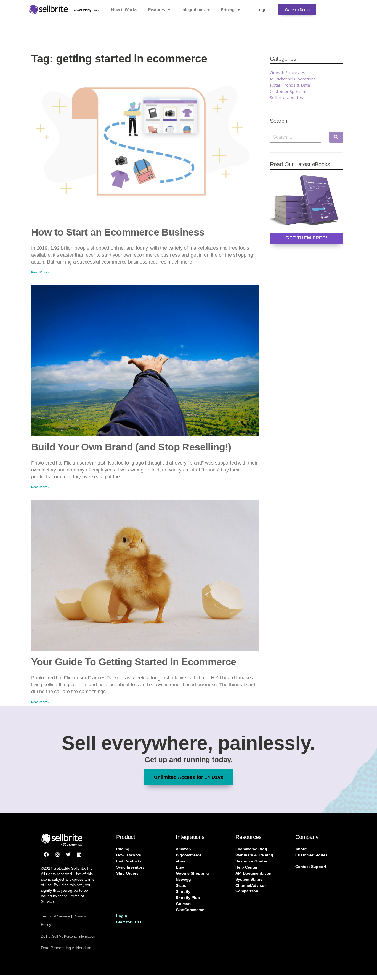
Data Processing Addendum (66, 947)
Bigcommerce (188, 855)
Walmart (183, 903)
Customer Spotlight (288, 91)
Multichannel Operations (293, 79)
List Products (128, 861)
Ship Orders (127, 873)
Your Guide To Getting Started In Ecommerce (133, 662)
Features (156, 9)
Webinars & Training (254, 855)
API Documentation (253, 873)
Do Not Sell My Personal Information (68, 936)
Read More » (40, 272)
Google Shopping (192, 873)
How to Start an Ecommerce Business (118, 232)
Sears (181, 885)
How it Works (124, 9)
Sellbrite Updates (286, 97)
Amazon (183, 849)
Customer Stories (311, 855)
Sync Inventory (130, 867)
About (301, 849)
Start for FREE (129, 922)
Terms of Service (55, 916)
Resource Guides (251, 861)
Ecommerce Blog (251, 849)
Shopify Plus (188, 897)
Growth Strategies (287, 72)
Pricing (228, 9)
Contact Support (310, 866)
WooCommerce (190, 910)
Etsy (180, 867)
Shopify (183, 891)
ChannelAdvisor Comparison (250, 888)
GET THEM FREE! (306, 238)
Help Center (246, 867)
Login (262, 9)
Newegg (183, 879)
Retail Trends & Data (290, 85)
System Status (248, 879)
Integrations (193, 9)
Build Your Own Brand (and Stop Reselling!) (131, 447)
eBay (180, 861)
